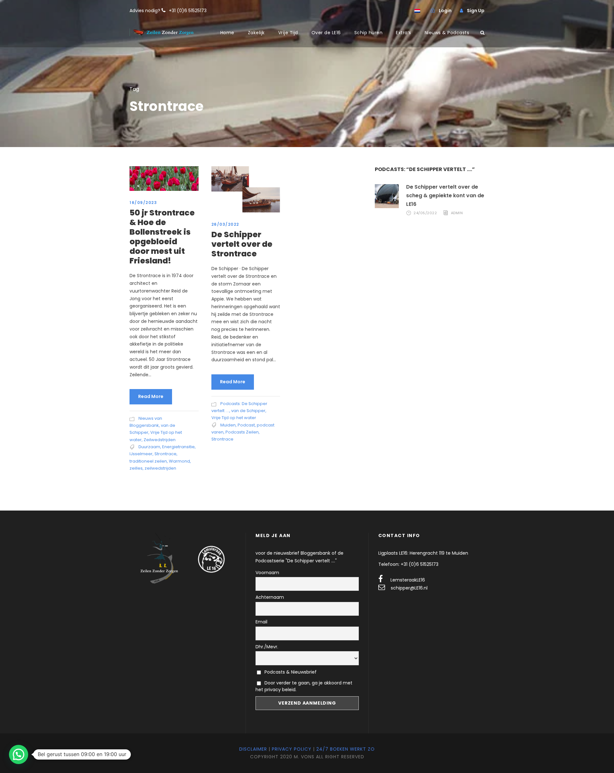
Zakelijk (256, 32)
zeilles (136, 468)
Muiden (228, 425)
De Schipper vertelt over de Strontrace (241, 244)
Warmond (179, 461)
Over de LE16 (326, 32)
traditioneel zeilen (148, 461)
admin (457, 212)
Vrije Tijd (288, 32)
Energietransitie (178, 447)
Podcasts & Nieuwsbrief (290, 672)
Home (227, 32)
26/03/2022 (225, 224)
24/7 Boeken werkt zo (345, 749)
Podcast (246, 425)
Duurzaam (149, 447)
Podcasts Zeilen (242, 432)
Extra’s (403, 32)
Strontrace (165, 454)
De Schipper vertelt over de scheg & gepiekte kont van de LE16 (445, 195)
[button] (18, 754)
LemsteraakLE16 (407, 580)
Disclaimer (253, 749)
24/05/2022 (425, 212)
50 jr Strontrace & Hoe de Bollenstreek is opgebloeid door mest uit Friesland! (162, 236)
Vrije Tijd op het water (233, 418)
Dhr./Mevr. (267, 647)
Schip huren (368, 32)
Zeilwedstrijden (160, 440)
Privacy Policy (291, 749)
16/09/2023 (143, 202)
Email (261, 622)
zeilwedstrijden (160, 468)
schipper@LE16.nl (409, 588)
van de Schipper (248, 411)
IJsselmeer (141, 454)
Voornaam (267, 572)
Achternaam (270, 597)
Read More (150, 396)
